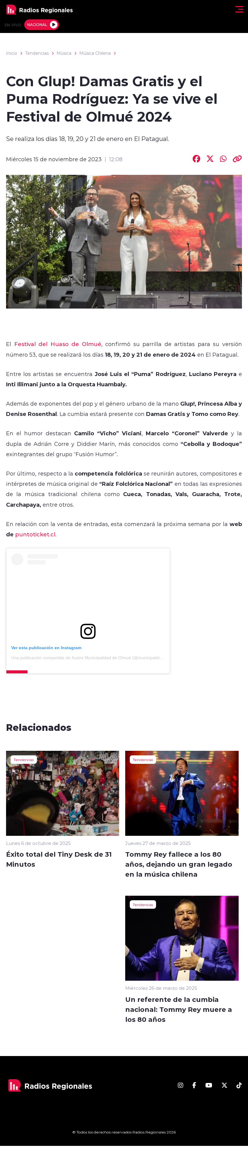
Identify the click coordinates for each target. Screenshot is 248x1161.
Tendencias (37, 53)
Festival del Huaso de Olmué (57, 344)
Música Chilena (95, 53)
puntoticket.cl (35, 534)
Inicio (11, 53)
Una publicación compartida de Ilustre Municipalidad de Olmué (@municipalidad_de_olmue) (99, 657)
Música (64, 53)
